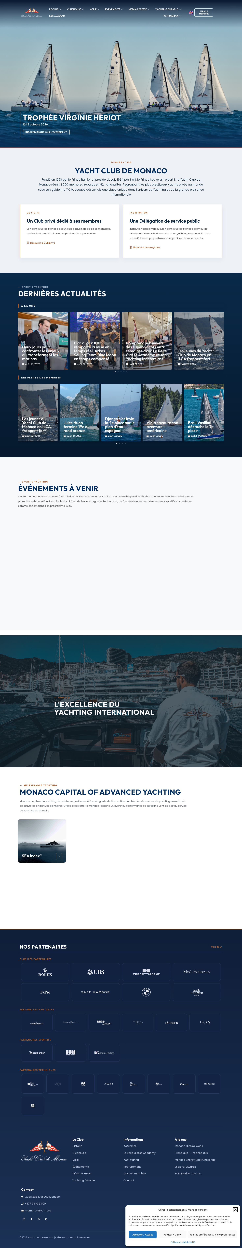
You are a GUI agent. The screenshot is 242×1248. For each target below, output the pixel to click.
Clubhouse (74, 9)
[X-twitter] (38, 1219)
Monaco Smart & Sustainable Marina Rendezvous (41, 550)
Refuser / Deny (172, 1234)
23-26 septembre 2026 (39, 610)
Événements (112, 9)
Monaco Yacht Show (41, 604)
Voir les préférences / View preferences (212, 1234)
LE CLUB (53, 9)
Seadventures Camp (34, 902)
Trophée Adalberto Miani (115, 604)
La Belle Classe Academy (140, 853)
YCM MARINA (170, 15)
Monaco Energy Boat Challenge (88, 853)
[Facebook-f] (31, 1219)
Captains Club (139, 903)
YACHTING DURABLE (166, 9)
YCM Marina (191, 855)
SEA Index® (32, 855)
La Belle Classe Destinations (88, 902)
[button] (235, 1209)
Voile (93, 9)
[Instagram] (24, 1219)
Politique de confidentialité (183, 1242)
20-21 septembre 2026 (39, 561)
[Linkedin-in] (46, 1219)
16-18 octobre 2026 (105, 610)
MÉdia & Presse (138, 9)
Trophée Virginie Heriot (183, 604)
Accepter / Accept (142, 1234)
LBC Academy (57, 15)
